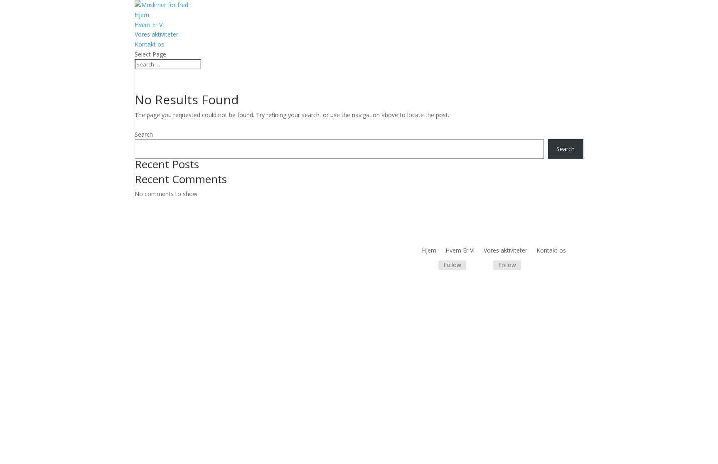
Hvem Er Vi (149, 25)
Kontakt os (149, 44)
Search (144, 134)
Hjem (142, 15)
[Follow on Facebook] (428, 266)
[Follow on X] (483, 266)
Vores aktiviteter (156, 34)
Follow (452, 265)
